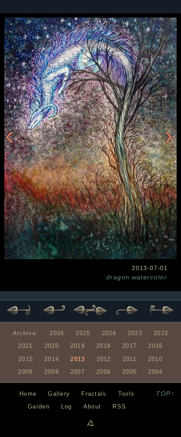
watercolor (149, 277)
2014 (51, 359)
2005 (129, 371)
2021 (25, 346)
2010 (155, 359)
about (92, 406)
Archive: (25, 333)
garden (39, 406)
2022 (161, 333)
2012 (104, 359)
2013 (77, 359)
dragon (118, 277)
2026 (57, 333)
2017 (129, 346)
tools (126, 393)
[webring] (90, 422)
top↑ (165, 393)
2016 (155, 346)
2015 (25, 359)
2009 (25, 371)
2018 (103, 346)
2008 (51, 371)
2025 (83, 333)
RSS (119, 406)
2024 (109, 333)
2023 (135, 333)
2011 (130, 359)
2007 (77, 371)
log (66, 406)
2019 (77, 346)
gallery (59, 393)
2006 (103, 371)
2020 (51, 346)
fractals (93, 393)
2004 (155, 371)
